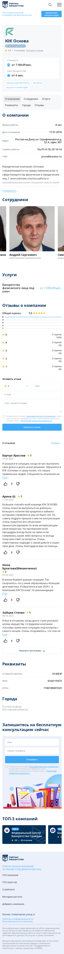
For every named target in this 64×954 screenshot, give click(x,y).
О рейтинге (8, 889)
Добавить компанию (13, 904)
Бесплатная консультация (51, 14)
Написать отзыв (32, 427)
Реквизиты (11, 105)
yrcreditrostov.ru (51, 156)
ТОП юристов (9, 882)
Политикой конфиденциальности (36, 420)
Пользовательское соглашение (17, 921)
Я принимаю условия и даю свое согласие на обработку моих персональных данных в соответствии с (34, 418)
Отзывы (39, 105)
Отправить (32, 759)
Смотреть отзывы (34, 50)
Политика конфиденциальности (17, 919)
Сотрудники (31, 99)
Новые (55, 443)
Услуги (46, 99)
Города (26, 105)
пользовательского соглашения (41, 416)
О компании (12, 99)
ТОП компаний (10, 875)
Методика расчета (12, 897)
